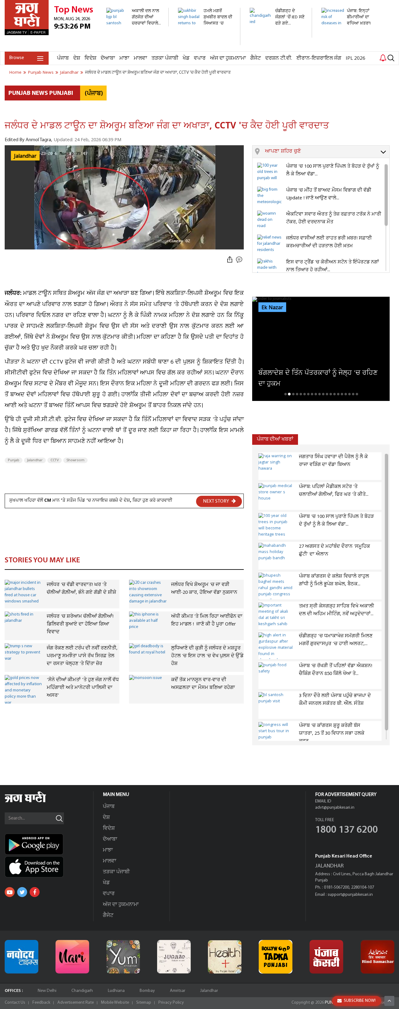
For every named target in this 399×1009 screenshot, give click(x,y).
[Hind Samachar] (377, 957)
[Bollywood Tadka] (275, 957)
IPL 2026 (355, 58)
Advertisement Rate (75, 1002)
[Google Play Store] (49, 844)
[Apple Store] (49, 866)
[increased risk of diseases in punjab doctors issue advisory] (349, 48)
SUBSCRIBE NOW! (360, 1000)
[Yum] (123, 957)
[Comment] (240, 260)
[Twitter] (22, 892)
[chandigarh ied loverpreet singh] (277, 34)
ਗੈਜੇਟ (255, 58)
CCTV (54, 460)
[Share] (230, 260)
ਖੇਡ (186, 58)
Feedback (41, 1002)
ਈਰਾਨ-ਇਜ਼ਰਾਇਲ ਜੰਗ (318, 58)
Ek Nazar (272, 307)
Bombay (147, 990)
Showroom (75, 460)
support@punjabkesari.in (350, 894)
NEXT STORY (216, 501)
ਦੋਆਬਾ (108, 58)
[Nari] (72, 957)
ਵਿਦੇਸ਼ (90, 58)
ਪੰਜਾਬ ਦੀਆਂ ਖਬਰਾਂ (275, 439)
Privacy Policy (171, 1002)
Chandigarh (82, 990)
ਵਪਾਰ (200, 58)
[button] (327, 152)
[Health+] (225, 957)
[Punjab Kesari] (326, 957)
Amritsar (177, 990)
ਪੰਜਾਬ (63, 58)
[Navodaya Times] (21, 957)
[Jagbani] (34, 801)
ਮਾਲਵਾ (140, 58)
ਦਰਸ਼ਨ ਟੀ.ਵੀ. (278, 58)
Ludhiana (116, 990)
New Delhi (47, 990)
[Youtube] (10, 892)
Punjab (13, 460)
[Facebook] (35, 892)
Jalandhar (35, 460)
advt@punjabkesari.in (334, 807)
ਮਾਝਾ (124, 58)
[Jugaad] (174, 957)
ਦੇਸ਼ (76, 58)
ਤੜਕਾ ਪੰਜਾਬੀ (164, 58)
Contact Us (15, 1002)
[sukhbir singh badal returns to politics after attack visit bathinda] (205, 42)
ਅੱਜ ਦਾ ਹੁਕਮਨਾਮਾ (228, 58)
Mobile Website (115, 1002)
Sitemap (143, 1002)
